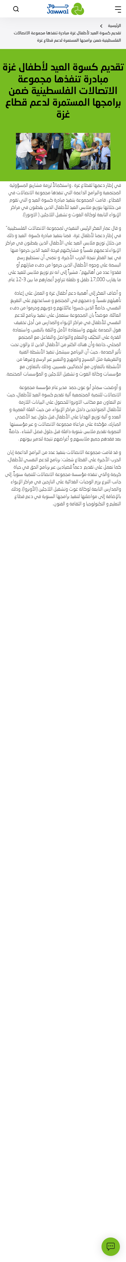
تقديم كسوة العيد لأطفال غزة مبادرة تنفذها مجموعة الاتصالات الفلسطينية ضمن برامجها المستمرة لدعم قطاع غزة (67, 37)
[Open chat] (111, 1247)
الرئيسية (114, 26)
